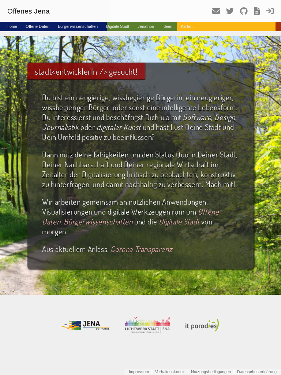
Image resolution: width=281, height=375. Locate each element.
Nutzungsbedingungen (211, 372)
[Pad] (254, 13)
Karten (186, 26)
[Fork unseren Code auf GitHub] (241, 13)
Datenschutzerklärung (257, 372)
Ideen (167, 26)
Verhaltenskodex (170, 372)
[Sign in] (267, 13)
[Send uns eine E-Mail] (213, 13)
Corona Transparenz (141, 249)
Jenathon (146, 26)
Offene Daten (37, 26)
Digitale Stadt (117, 26)
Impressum (139, 372)
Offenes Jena (28, 11)
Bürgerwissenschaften (78, 26)
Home (12, 26)
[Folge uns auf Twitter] (227, 13)
